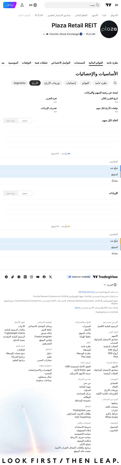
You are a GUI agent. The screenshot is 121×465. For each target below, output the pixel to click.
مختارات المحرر (44, 360)
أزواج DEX (113, 353)
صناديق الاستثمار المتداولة (106, 339)
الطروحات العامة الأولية (107, 393)
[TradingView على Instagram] (31, 277)
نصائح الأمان (85, 444)
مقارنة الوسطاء (83, 353)
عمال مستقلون (45, 376)
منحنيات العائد (111, 406)
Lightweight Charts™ (14, 333)
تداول (49, 353)
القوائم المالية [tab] (96, 62)
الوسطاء (87, 349)
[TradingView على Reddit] (6, 277)
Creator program (43, 336)
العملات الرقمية (111, 346)
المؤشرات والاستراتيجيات (40, 370)
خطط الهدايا (85, 336)
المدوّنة (87, 390)
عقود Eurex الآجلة (82, 370)
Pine (115, 356)
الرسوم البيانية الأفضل (107, 326)
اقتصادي (114, 383)
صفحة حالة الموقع (82, 451)
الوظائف (87, 397)
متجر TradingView (82, 410)
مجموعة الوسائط (83, 400)
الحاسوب (113, 430)
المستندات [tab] (79, 62)
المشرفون (47, 343)
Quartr (77, 307)
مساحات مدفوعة (44, 380)
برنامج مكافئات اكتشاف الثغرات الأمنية (73, 447)
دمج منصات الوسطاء (15, 353)
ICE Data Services (87, 292)
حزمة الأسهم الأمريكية (80, 373)
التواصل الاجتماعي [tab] (60, 62)
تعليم (49, 356)
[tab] (101, 83)
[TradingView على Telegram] (19, 277)
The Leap (86, 356)
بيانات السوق (85, 333)
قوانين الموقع (45, 340)
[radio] (25, 120)
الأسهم (115, 336)
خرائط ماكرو (112, 413)
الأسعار (87, 329)
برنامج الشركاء (18, 356)
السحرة (48, 373)
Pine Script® (111, 417)
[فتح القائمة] (116, 5)
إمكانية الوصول (84, 440)
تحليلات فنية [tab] (41, 62)
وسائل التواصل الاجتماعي (40, 326)
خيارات (114, 410)
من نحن (87, 383)
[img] (47, 34)
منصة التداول (19, 340)
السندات (114, 342)
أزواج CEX (113, 349)
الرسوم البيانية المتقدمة (14, 336)
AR (30, 5)
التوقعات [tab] (26, 62)
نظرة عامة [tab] (112, 62)
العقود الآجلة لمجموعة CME (78, 366)
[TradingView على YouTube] (38, 277)
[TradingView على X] (50, 277)
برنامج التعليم (19, 360)
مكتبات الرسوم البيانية (15, 329)
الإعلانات (21, 349)
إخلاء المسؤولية (84, 430)
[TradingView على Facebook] (44, 277)
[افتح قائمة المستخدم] (22, 5)
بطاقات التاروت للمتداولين (79, 413)
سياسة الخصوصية (82, 433)
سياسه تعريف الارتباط (80, 437)
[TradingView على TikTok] (12, 277)
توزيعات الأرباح (111, 390)
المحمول (114, 426)
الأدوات (21, 326)
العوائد (115, 386)
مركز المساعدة (84, 393)
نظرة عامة (86, 346)
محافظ (114, 403)
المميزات (86, 326)
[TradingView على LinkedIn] (25, 277)
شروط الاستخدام (83, 426)
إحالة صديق (46, 333)
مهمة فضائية (85, 386)
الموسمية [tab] (13, 62)
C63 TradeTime (83, 417)
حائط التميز (46, 329)
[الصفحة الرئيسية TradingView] (108, 5)
